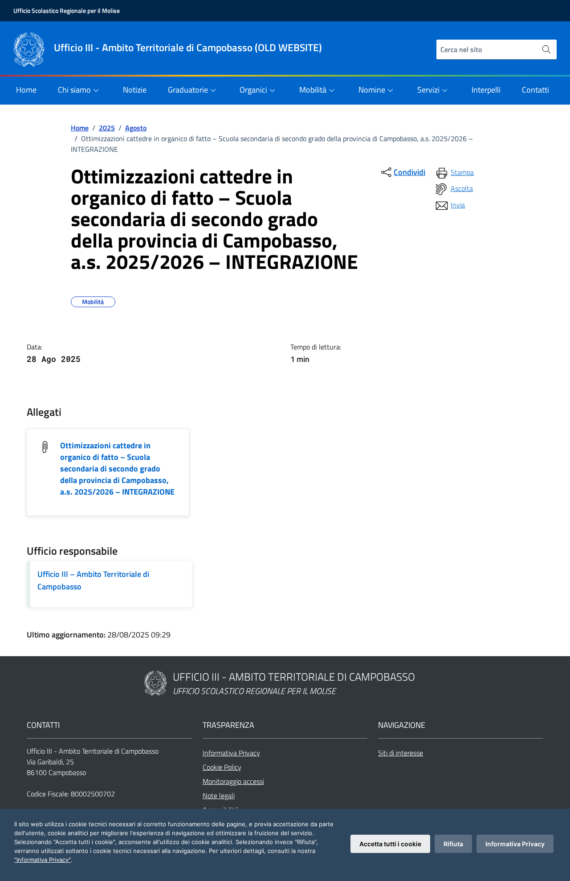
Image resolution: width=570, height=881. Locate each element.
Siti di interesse (400, 752)
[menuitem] (465, 172)
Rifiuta (453, 844)
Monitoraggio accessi (233, 781)
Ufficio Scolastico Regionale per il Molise (66, 10)
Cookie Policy (222, 767)
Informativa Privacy (231, 752)
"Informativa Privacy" (42, 859)
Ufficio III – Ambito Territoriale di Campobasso (93, 580)
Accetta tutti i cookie (390, 844)
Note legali (219, 795)
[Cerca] (546, 49)
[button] (79, 91)
